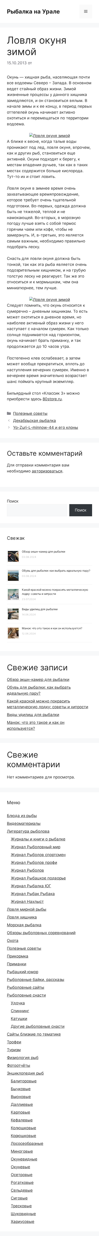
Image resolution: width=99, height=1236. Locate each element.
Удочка (18, 1003)
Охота (12, 940)
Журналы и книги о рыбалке (38, 839)
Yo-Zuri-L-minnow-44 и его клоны (45, 427)
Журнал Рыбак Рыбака (33, 893)
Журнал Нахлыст (27, 901)
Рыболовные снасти (26, 995)
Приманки (16, 964)
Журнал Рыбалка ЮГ (31, 886)
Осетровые (21, 1174)
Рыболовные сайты (25, 987)
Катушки (19, 1018)
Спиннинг (20, 1010)
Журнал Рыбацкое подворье (38, 878)
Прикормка (17, 956)
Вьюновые (21, 1096)
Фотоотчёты (18, 1065)
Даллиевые (22, 1104)
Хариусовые (22, 1221)
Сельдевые (22, 1190)
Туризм (14, 1050)
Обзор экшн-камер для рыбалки (43, 551)
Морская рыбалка (24, 925)
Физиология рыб (22, 1057)
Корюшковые (23, 1135)
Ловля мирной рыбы (26, 909)
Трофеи (14, 1042)
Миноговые (22, 1151)
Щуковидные (23, 1213)
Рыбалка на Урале (33, 11)
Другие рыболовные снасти (37, 1026)
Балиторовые (24, 1081)
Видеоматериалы (24, 823)
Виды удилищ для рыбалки (40, 609)
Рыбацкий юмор (22, 971)
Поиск (12, 501)
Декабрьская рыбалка (34, 420)
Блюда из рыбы (22, 815)
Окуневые (20, 1167)
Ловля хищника (22, 917)
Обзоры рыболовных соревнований (41, 932)
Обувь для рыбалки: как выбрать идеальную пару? (56, 570)
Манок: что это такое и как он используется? (52, 628)
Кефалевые (22, 1120)
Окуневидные (24, 1159)
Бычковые (21, 1089)
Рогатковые (22, 1182)
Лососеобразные (27, 1143)
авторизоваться (47, 471)
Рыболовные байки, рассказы (35, 979)
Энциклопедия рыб (25, 1073)
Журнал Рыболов (27, 870)
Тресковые (21, 1206)
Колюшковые (23, 1128)
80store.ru (52, 399)
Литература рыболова (28, 831)
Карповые (20, 1112)
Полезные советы (30, 413)
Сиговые (19, 1198)
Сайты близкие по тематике (34, 1034)
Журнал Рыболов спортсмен (38, 854)
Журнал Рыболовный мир (35, 847)
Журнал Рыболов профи (34, 862)
